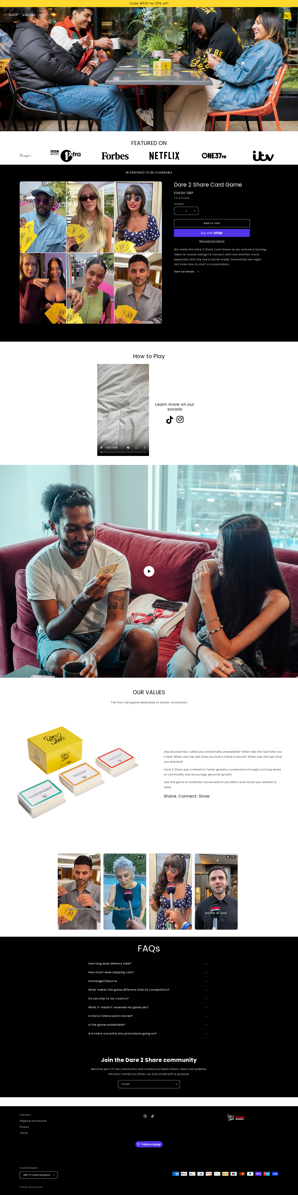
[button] (287, 15)
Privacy (24, 1127)
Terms (24, 1133)
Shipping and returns (33, 1121)
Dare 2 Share (36, 1187)
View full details (184, 271)
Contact (25, 1115)
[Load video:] (149, 571)
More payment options (212, 241)
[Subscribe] (176, 1084)
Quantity (179, 204)
